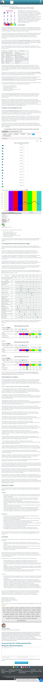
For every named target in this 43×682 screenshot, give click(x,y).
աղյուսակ (11, 212)
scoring (24, 618)
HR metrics (37, 616)
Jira (30, 610)
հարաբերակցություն (13, 131)
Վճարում (20, 669)
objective (9, 616)
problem (28, 614)
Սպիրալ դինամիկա (5, 671)
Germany (8, 612)
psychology (28, 616)
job (24, 614)
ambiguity (12, 614)
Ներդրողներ (33, 669)
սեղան (31, 212)
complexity (6, 614)
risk (21, 618)
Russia (25, 612)
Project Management (18, 610)
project (16, 607)
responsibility (37, 607)
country (33, 614)
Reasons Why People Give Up (25, 40)
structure (28, 607)
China (13, 612)
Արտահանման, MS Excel (6, 227)
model (28, 618)
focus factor (25, 610)
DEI (12, 618)
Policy (16, 612)
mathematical (22, 616)
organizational (22, 607)
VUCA (20, 131)
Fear (3, 607)
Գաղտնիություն (12, 671)
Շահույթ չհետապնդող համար (25, 671)
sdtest (41, 679)
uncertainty (37, 612)
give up (4, 616)
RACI (32, 607)
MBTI (33, 616)
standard (8, 618)
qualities (12, 607)
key (13, 616)
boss (4, 612)
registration (7, 126)
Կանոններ (3, 672)
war (28, 612)
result (16, 616)
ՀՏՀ (40, 669)
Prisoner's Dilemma (21, 620)
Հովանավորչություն (35, 671)
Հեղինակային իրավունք (14, 669)
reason (37, 614)
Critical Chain (9, 610)
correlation (16, 618)
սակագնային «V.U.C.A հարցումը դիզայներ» (26, 372)
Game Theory (34, 618)
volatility (32, 612)
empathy (34, 610)
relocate (20, 614)
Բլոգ (32, 672)
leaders (38, 610)
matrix (4, 610)
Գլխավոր (3, 669)
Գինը (10, 672)
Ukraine (20, 612)
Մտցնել (40, 671)
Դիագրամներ (5, 131)
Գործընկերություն (22, 672)
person (7, 607)
